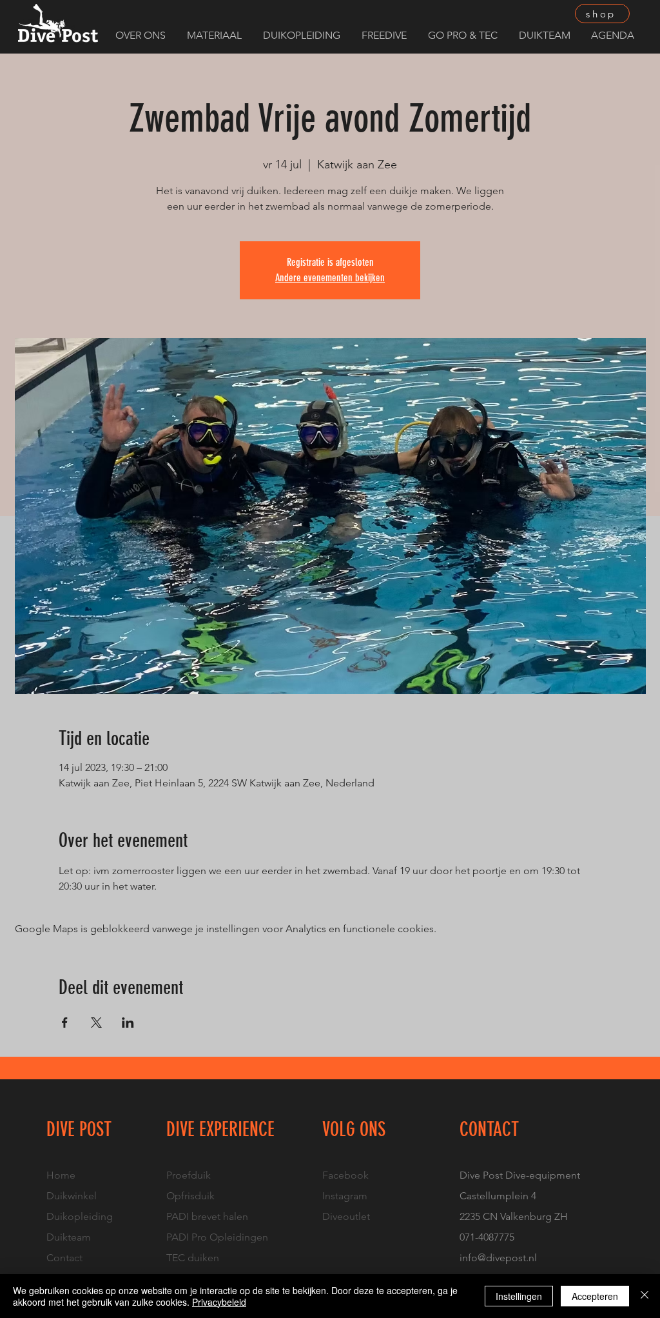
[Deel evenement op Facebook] (65, 1022)
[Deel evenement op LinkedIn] (128, 1022)
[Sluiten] (644, 1296)
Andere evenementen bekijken (330, 278)
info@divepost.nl (498, 1258)
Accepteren (595, 1296)
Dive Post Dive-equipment (520, 1175)
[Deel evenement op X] (96, 1022)
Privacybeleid (219, 1301)
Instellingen (519, 1296)
